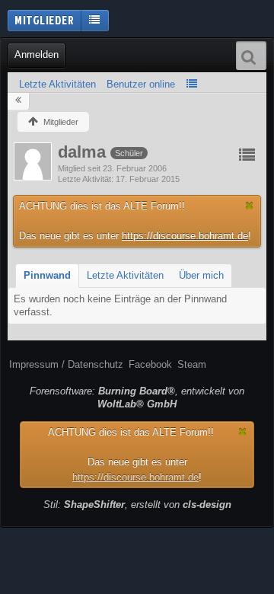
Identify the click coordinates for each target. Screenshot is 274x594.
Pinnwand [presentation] (47, 275)
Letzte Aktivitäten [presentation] (125, 275)
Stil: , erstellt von (137, 504)
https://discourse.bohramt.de (185, 235)
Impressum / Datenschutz (66, 364)
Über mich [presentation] (201, 275)
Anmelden (36, 54)
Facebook (150, 364)
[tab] (47, 276)
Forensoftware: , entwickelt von (137, 397)
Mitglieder (44, 19)
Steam (191, 364)
